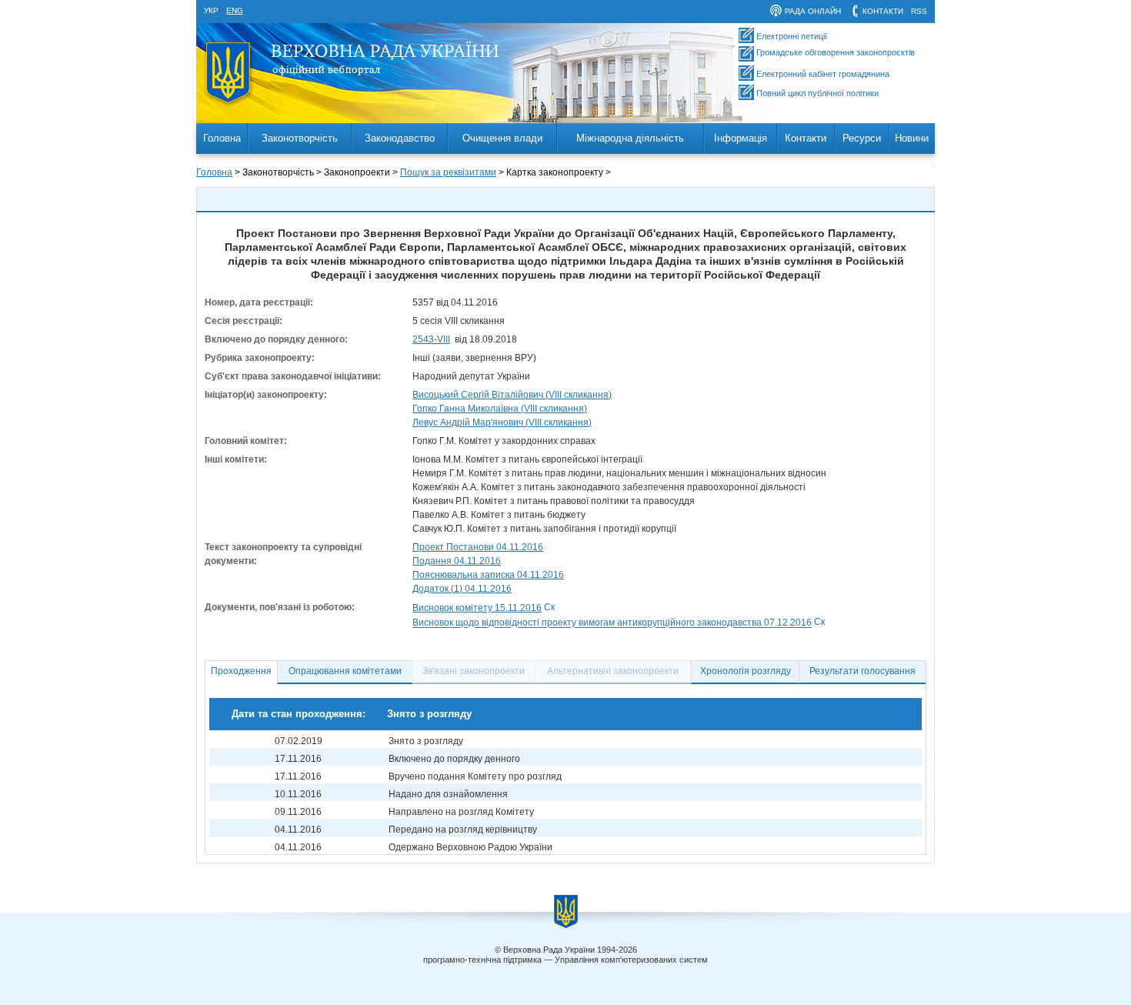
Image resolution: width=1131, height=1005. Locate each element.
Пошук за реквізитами (448, 172)
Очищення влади (502, 138)
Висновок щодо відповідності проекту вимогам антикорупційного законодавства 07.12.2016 (612, 623)
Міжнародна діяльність (630, 138)
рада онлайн (813, 11)
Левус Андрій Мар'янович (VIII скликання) (502, 422)
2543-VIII (431, 339)
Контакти (805, 138)
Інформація (740, 138)
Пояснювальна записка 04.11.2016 (488, 574)
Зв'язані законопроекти (473, 671)
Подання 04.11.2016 (456, 561)
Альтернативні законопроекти (613, 671)
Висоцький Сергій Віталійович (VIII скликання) (512, 394)
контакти (882, 11)
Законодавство (400, 138)
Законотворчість (300, 138)
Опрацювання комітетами (345, 671)
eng (234, 10)
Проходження (241, 671)
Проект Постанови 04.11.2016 (477, 547)
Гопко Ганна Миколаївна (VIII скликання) (499, 408)
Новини (912, 138)
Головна (222, 138)
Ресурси (861, 138)
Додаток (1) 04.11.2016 (462, 588)
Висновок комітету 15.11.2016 (477, 608)
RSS (919, 11)
